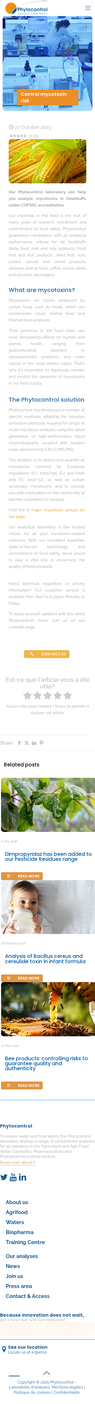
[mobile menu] (87, 7)
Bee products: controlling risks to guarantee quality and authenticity (46, 1063)
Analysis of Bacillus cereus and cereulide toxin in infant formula (45, 959)
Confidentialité (66, 1392)
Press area (19, 1286)
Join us (14, 1276)
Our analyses (22, 1256)
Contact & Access (28, 1296)
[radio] (27, 696)
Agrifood (17, 1212)
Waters (15, 1222)
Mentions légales (67, 1387)
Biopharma (20, 1232)
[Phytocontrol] (28, 8)
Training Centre (25, 1242)
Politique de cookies (32, 1392)
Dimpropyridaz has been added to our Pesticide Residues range (48, 857)
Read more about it (17, 1162)
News (13, 1266)
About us (17, 1202)
